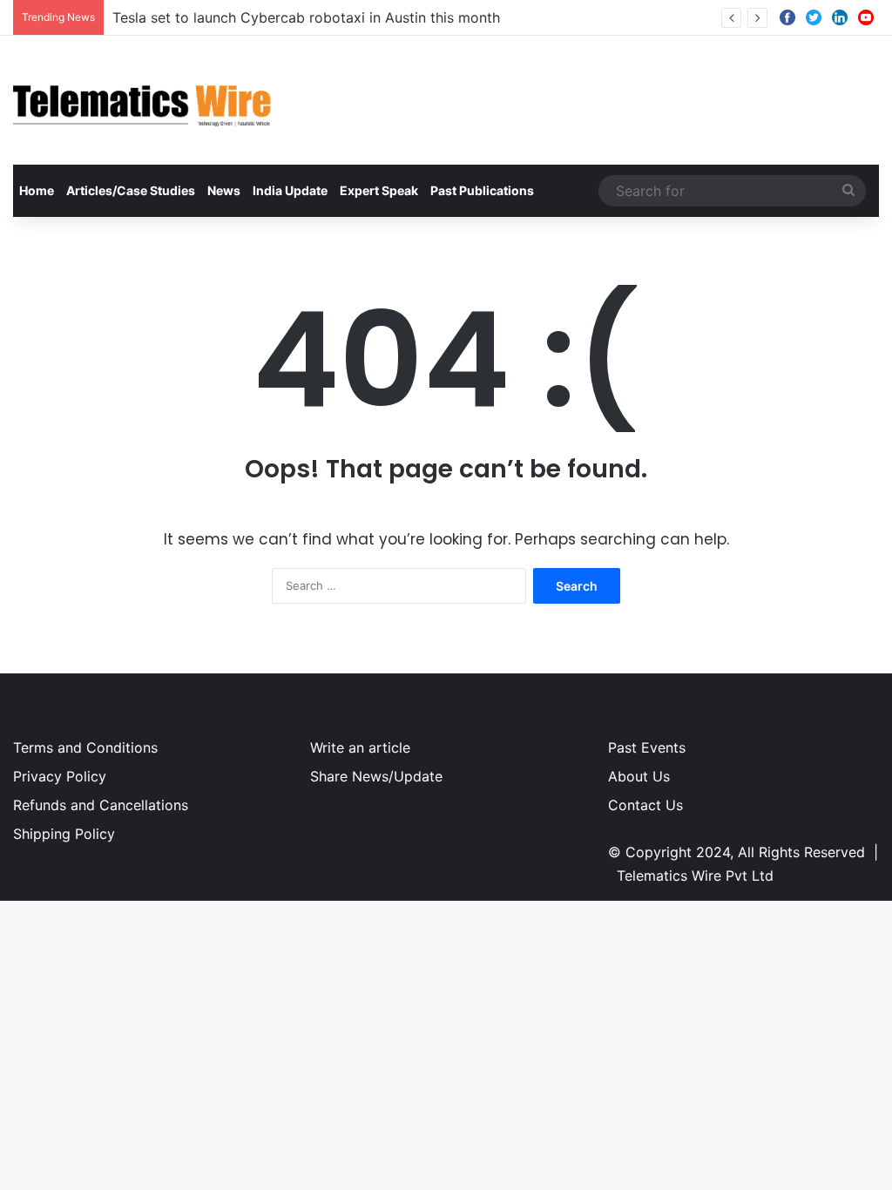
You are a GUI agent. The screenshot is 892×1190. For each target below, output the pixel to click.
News (223, 190)
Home (36, 190)
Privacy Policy (59, 776)
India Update (290, 190)
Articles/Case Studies (130, 190)
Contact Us (645, 805)
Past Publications (482, 190)
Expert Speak (379, 190)
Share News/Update (376, 776)
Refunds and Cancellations (100, 805)
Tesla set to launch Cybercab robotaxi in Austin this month (306, 17)
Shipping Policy (64, 833)
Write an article (360, 747)
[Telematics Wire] (143, 100)
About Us (639, 776)
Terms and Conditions (85, 747)
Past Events (647, 747)
